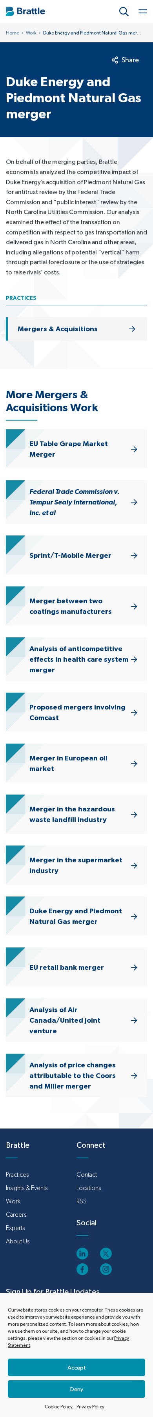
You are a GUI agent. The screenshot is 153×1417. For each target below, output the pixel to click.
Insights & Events (26, 1188)
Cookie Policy (59, 1407)
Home (12, 33)
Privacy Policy (90, 1407)
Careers (16, 1214)
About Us (17, 1241)
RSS (81, 1201)
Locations (88, 1188)
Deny (76, 1389)
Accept (76, 1367)
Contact (86, 1174)
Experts (15, 1228)
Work (31, 33)
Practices (17, 1174)
